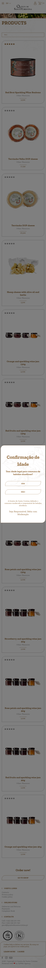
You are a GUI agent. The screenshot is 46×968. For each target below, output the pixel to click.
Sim (23, 483)
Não (23, 492)
